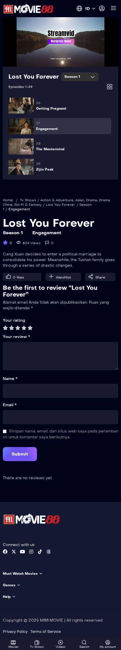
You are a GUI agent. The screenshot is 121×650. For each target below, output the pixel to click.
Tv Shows (28, 200)
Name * (10, 378)
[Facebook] (5, 551)
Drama (91, 200)
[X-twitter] (14, 551)
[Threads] (48, 551)
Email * (10, 405)
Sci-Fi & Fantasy (28, 205)
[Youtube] (22, 551)
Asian (79, 200)
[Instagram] (31, 551)
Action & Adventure (56, 200)
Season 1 (72, 77)
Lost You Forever (33, 76)
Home (8, 200)
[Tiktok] (40, 551)
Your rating (14, 320)
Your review (16, 336)
